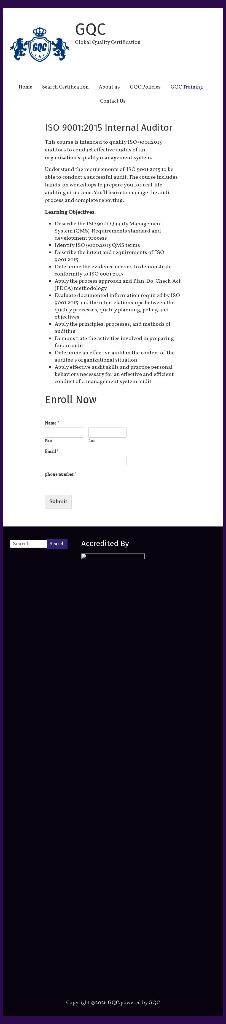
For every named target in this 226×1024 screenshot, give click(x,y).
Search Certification (65, 87)
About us (109, 87)
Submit (58, 502)
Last (91, 441)
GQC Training (187, 87)
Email (52, 452)
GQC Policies (145, 87)
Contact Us (113, 101)
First (48, 441)
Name (52, 423)
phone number (61, 475)
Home (25, 87)
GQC (90, 29)
